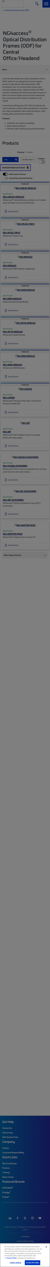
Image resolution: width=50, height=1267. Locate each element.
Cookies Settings (15, 1263)
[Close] (46, 1246)
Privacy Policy (11, 1258)
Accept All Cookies (32, 1263)
